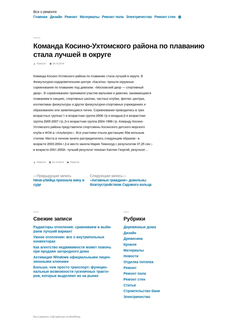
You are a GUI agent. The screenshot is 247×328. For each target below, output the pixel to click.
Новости (41, 63)
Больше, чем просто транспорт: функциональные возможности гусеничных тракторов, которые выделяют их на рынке (71, 271)
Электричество (139, 16)
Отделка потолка (138, 261)
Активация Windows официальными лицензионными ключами (72, 259)
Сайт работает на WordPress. (65, 316)
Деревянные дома (140, 226)
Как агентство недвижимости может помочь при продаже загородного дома (72, 249)
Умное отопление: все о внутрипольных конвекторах (68, 239)
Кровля (130, 244)
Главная (40, 16)
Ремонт (71, 16)
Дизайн (56, 16)
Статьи (130, 285)
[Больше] (179, 17)
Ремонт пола (113, 16)
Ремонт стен (165, 16)
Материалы (89, 16)
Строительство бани (142, 290)
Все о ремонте (45, 11)
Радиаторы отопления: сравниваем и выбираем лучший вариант (72, 229)
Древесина (133, 238)
